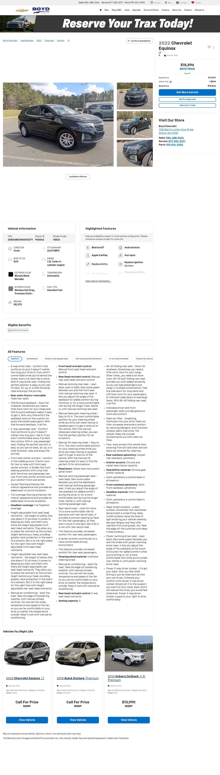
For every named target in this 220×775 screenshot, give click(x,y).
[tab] (15, 358)
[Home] (100, 10)
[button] (58, 124)
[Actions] (213, 47)
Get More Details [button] (187, 92)
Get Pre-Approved (187, 99)
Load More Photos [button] (78, 177)
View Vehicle (27, 720)
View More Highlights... (98, 281)
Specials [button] (136, 10)
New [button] (107, 10)
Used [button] (127, 10)
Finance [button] (165, 10)
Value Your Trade (187, 105)
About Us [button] (176, 10)
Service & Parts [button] (151, 10)
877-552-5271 (177, 141)
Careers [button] (188, 10)
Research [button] (199, 10)
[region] (187, 82)
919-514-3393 (174, 145)
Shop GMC (117, 10)
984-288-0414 (175, 138)
